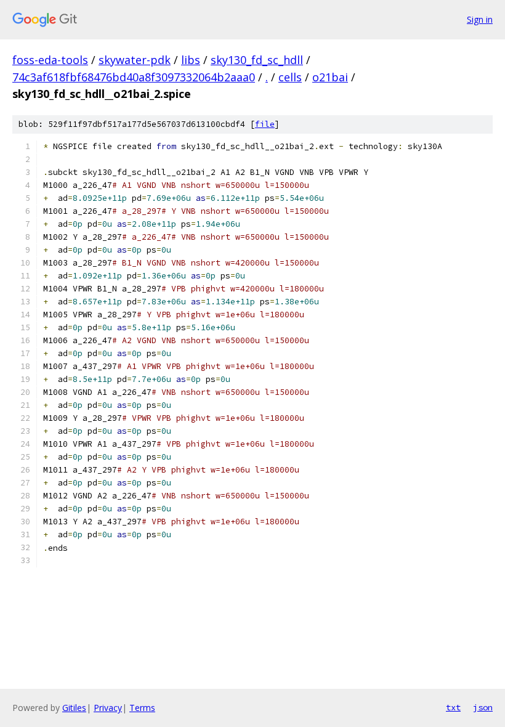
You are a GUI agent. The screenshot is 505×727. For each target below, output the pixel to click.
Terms (142, 707)
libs (190, 59)
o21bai (330, 77)
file (265, 124)
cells (290, 77)
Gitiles (74, 707)
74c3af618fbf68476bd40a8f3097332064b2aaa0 (133, 77)
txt (453, 707)
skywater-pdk (135, 59)
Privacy (108, 707)
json (483, 707)
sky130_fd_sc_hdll (257, 59)
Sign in (480, 19)
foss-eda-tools (50, 59)
